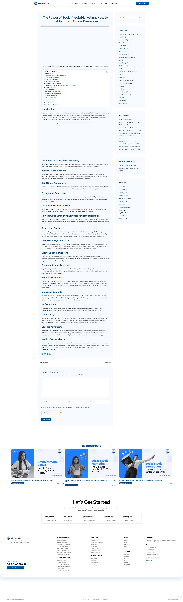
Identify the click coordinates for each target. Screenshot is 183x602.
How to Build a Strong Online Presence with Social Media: (61, 85)
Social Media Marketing (54, 66)
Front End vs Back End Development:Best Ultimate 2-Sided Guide (130, 122)
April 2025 (122, 201)
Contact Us (114, 3)
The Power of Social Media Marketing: (56, 75)
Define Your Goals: (51, 87)
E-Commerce (123, 54)
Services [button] (84, 3)
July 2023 (121, 213)
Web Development (124, 95)
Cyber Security (123, 48)
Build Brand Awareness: (52, 79)
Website (121, 97)
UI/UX (120, 89)
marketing (52, 164)
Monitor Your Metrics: (52, 95)
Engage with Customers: (52, 81)
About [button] (76, 3)
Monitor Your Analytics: (52, 105)
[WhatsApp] (50, 354)
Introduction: (49, 73)
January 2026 (123, 195)
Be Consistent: (50, 99)
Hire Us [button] (100, 3)
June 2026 (122, 187)
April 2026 (122, 190)
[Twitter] (45, 354)
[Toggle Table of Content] (106, 71)
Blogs (106, 3)
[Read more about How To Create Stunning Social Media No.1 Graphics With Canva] (37, 463)
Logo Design (122, 63)
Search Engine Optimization (127, 71)
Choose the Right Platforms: (53, 89)
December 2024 (124, 207)
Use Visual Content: (51, 97)
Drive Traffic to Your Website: (53, 83)
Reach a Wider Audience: (52, 77)
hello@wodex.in (16, 564)
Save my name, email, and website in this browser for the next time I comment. (66, 407)
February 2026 (123, 192)
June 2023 (122, 216)
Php (120, 69)
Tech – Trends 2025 (124, 83)
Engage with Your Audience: (53, 93)
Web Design (122, 92)
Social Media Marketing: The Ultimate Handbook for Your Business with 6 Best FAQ (90, 481)
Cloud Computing (124, 43)
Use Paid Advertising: (52, 103)
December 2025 (124, 198)
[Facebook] (42, 354)
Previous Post (43, 362)
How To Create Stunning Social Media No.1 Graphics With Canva (32, 480)
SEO (120, 74)
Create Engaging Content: (53, 91)
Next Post (109, 362)
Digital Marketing (124, 51)
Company (122, 45)
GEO (120, 60)
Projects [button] (92, 3)
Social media (45, 164)
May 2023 (122, 218)
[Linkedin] (47, 354)
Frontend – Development (126, 57)
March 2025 (122, 204)
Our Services (122, 66)
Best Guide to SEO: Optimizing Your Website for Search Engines (129, 168)
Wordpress (122, 103)
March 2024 (122, 210)
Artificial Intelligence (125, 40)
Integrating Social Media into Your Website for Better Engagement (140, 480)
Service (121, 77)
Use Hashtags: (50, 101)
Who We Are (122, 100)
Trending (121, 86)
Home (71, 3)
